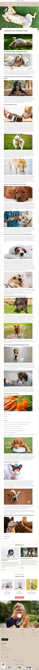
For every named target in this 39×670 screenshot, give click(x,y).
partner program (34, 635)
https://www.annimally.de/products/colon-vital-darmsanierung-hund (15, 292)
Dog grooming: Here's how (27, 558)
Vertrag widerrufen (5, 654)
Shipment (3, 652)
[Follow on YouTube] (6, 657)
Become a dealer (34, 632)
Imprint (3, 645)
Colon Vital (17, 457)
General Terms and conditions (6, 648)
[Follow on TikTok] (9, 657)
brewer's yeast (6, 538)
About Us (22, 632)
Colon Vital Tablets (25, 457)
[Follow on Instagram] (4, 657)
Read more (3, 569)
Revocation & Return (5, 650)
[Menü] (4, 663)
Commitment (23, 635)
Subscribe (5, 639)
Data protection (4, 647)
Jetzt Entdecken (19, 597)
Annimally (7, 591)
